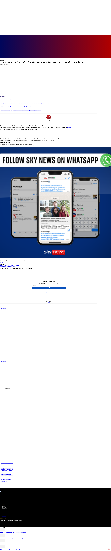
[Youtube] (36, 51)
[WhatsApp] (92, 66)
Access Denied (3, 308)
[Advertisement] (7, 423)
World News (2, 60)
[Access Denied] (85, 320)
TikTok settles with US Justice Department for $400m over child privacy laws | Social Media (17, 106)
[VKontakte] (5, 502)
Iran (60, 138)
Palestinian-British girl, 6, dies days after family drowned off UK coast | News (14, 99)
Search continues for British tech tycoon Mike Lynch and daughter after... (13, 538)
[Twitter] (34, 51)
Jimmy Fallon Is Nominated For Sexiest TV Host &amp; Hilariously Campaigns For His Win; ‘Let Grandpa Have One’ (20, 300)
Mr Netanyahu (69, 127)
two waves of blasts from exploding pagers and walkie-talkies (27, 136)
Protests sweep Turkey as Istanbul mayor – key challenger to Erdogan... (13, 532)
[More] (95, 66)
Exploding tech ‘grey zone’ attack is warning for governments (10, 265)
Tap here (1, 262)
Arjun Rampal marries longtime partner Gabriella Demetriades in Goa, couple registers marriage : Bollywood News (21, 110)
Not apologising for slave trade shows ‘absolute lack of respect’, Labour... (13, 549)
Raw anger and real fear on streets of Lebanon (7, 266)
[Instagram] (2, 502)
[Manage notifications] (109, 549)
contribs (2, 64)
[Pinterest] (89, 66)
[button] (36, 53)
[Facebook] (32, 51)
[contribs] (48, 117)
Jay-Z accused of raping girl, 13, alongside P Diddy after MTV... (11, 543)
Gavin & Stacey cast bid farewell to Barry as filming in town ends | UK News (84, 300)
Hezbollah (47, 136)
